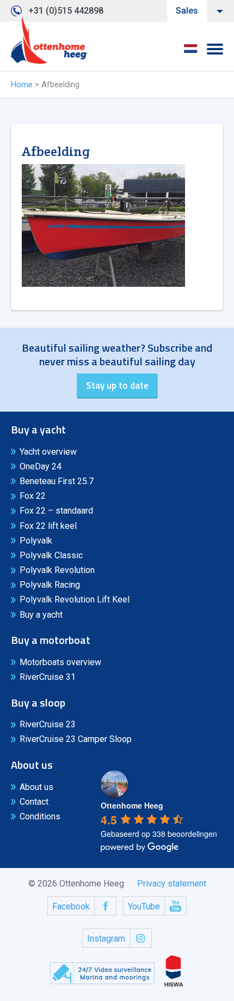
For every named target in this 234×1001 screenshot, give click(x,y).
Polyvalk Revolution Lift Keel (75, 599)
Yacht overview (48, 452)
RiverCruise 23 (48, 724)
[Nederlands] (190, 52)
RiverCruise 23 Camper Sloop (76, 739)
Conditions (40, 816)
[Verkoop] (49, 40)
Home (22, 84)
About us (36, 787)
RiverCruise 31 (48, 677)
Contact (34, 802)
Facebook (71, 906)
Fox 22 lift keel (48, 526)
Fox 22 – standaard (56, 510)
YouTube (144, 906)
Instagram (106, 938)
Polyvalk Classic (51, 555)
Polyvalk (36, 540)
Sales (187, 10)
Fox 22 (33, 496)
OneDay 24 (40, 466)
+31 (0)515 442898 (65, 10)
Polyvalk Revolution (57, 570)
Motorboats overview (60, 662)
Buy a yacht (41, 615)
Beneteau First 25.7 (57, 481)
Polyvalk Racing (50, 585)
